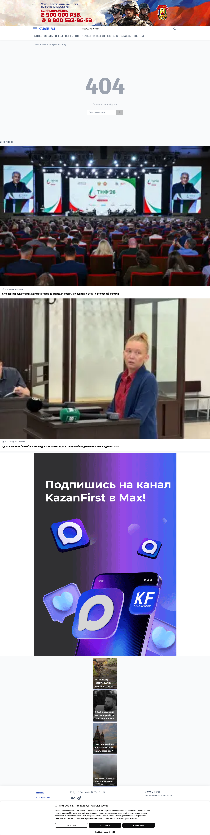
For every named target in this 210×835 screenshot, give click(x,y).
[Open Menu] (35, 29)
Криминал (86, 35)
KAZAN (47, 29)
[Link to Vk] (72, 799)
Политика (69, 35)
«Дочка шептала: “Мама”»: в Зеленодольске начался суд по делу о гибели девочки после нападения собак (60, 446)
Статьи (115, 35)
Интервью (59, 35)
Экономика (48, 35)
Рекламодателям (43, 797)
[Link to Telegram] (79, 799)
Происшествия (98, 35)
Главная (36, 45)
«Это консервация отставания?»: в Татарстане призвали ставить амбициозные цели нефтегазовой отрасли (60, 293)
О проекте (40, 792)
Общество (38, 35)
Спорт (77, 35)
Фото (109, 35)
